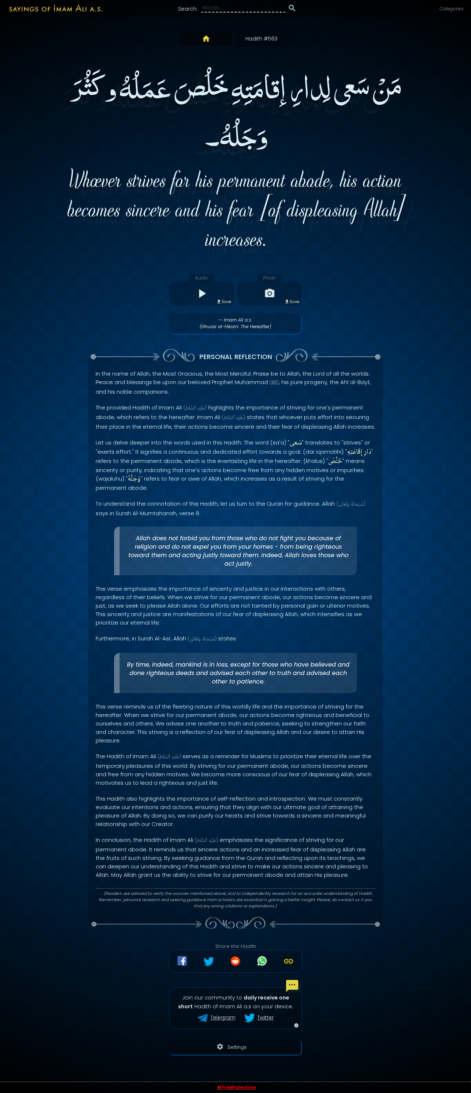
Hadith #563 (261, 38)
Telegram (223, 1017)
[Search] (292, 9)
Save (226, 302)
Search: (188, 9)
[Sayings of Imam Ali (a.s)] (52, 8)
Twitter (265, 1017)
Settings (231, 1047)
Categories (452, 9)
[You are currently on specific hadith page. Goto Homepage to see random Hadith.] (206, 38)
